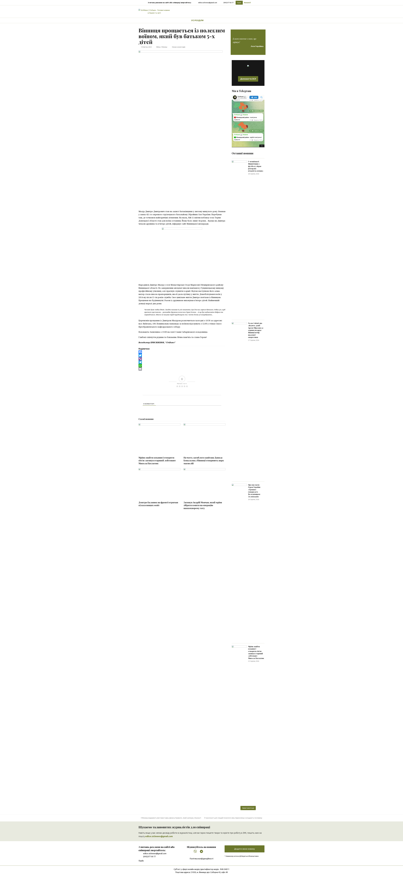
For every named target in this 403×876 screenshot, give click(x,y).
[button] (211, 20)
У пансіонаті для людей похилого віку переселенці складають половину (233, 818)
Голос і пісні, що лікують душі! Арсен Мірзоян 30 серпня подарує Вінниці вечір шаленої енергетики (255, 330)
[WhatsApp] (182, 365)
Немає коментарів (178, 47)
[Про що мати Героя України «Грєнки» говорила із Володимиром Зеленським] (239, 562)
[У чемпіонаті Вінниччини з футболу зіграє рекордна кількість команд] (239, 239)
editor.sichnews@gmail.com (207, 2)
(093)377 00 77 (229, 2)
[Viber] (182, 358)
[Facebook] (182, 352)
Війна (158, 47)
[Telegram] (182, 362)
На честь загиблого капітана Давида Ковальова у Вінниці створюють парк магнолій (204, 460)
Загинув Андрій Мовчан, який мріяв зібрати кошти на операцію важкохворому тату (203, 505)
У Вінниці (164, 47)
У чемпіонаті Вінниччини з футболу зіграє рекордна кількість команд (255, 166)
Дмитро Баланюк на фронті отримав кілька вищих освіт (158, 504)
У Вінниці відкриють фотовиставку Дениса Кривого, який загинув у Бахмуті (171, 818)
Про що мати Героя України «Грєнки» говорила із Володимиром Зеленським (254, 491)
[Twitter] (182, 355)
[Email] (182, 369)
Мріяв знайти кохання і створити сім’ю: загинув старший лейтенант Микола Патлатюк (157, 460)
